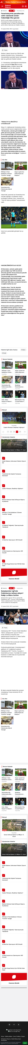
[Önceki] (3, 432)
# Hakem (23, 349)
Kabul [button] (25, 1043)
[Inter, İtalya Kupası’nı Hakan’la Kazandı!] (7, 397)
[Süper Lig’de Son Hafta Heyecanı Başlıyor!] (21, 169)
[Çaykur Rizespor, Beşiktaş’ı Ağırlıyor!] (14, 420)
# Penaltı (4, 353)
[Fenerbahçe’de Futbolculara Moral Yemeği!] (7, 184)
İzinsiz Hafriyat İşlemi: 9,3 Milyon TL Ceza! (14, 450)
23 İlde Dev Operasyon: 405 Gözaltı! (12, 540)
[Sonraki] (25, 432)
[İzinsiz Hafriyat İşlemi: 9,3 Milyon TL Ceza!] (14, 445)
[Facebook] (14, 1024)
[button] (26, 6)
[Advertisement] (14, 105)
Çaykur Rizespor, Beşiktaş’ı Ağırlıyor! (12, 488)
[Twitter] (18, 1024)
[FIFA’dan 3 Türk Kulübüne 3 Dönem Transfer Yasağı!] (7, 169)
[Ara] (23, 6)
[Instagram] (9, 1024)
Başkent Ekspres (8, 6)
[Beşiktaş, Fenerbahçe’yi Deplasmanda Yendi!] (20, 382)
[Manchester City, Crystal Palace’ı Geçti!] (20, 397)
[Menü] (2, 6)
